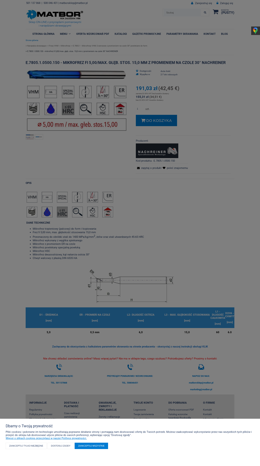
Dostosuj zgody (60, 446)
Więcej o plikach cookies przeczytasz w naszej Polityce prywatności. (46, 438)
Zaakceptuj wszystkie (91, 446)
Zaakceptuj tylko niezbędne (26, 446)
